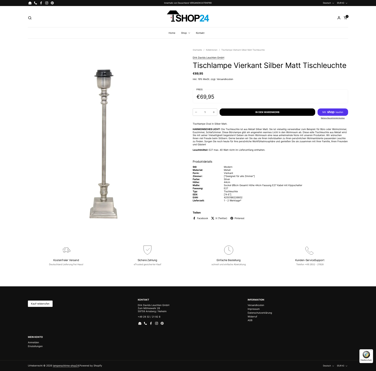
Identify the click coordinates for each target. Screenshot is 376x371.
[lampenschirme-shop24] (188, 17)
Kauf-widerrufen (40, 303)
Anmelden (33, 342)
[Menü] (371, 351)
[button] (30, 18)
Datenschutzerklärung (260, 312)
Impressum (254, 308)
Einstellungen (35, 346)
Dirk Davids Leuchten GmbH (208, 57)
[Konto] (339, 18)
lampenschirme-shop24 (66, 365)
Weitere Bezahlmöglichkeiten (333, 118)
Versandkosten (225, 79)
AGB (250, 320)
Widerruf (252, 316)
